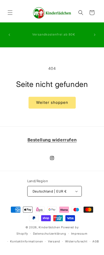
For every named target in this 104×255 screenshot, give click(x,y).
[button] (10, 12)
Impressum (79, 233)
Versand (54, 241)
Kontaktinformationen (26, 241)
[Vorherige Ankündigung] (9, 34)
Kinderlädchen (49, 227)
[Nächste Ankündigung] (94, 34)
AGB (95, 241)
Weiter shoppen (52, 102)
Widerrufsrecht (76, 241)
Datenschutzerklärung (49, 233)
